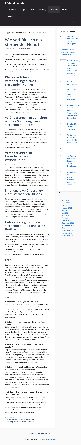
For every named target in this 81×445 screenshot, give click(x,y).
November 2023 (68, 225)
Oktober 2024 (67, 205)
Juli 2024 (65, 210)
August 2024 (67, 208)
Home (50, 433)
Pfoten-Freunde (14, 3)
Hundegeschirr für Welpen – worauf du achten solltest (67, 52)
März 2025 (66, 203)
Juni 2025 (65, 198)
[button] (73, 22)
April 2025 (66, 200)
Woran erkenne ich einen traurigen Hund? (20, 419)
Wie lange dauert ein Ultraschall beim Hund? (21, 422)
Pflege (22, 10)
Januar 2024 (66, 220)
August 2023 (67, 233)
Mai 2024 (65, 213)
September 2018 (68, 235)
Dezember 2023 (68, 223)
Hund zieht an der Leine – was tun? (72, 126)
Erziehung (32, 10)
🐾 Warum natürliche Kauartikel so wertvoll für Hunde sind (72, 161)
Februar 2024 (67, 218)
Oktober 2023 (67, 228)
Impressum (33, 433)
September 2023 (68, 230)
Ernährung (42, 10)
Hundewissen (11, 10)
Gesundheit (54, 10)
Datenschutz (42, 433)
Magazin (10, 16)
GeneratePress (50, 439)
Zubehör (65, 10)
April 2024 (66, 215)
